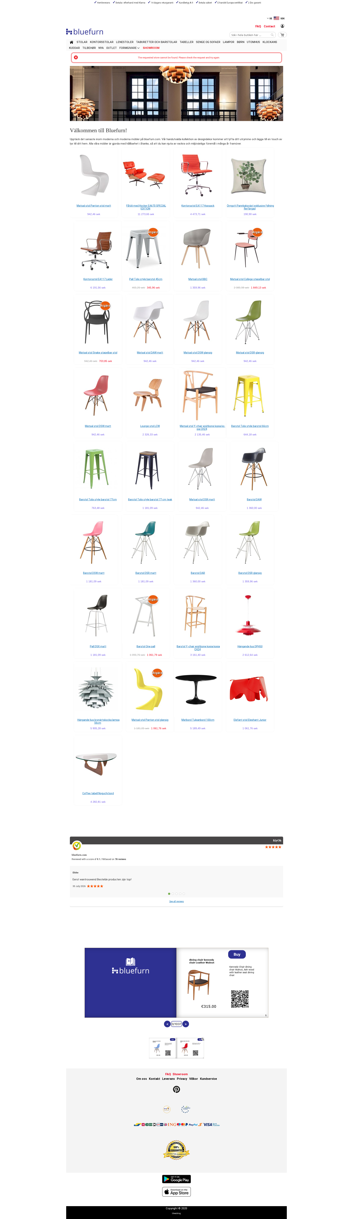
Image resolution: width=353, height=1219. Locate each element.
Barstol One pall (146, 646)
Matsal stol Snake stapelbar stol (98, 352)
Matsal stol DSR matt (202, 499)
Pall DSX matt (98, 646)
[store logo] (84, 32)
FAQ (258, 26)
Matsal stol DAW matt (150, 352)
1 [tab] (169, 894)
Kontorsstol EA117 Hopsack (197, 205)
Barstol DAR (198, 572)
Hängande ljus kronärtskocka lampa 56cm (98, 721)
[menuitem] (82, 42)
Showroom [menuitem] (151, 48)
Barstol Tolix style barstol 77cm (98, 499)
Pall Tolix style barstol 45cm (145, 279)
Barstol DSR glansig (250, 572)
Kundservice (208, 1079)
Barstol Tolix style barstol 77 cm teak (150, 499)
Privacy (182, 1079)
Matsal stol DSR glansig (250, 352)
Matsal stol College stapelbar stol (250, 279)
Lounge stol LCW (150, 426)
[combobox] (253, 35)
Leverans (168, 1079)
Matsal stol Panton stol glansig (150, 719)
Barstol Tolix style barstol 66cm (250, 426)
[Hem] (71, 43)
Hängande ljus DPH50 (250, 646)
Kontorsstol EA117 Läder (98, 279)
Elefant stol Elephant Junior (250, 719)
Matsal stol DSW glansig (198, 352)
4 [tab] (180, 894)
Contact (269, 26)
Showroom (180, 1074)
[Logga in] (282, 26)
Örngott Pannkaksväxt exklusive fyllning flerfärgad (250, 207)
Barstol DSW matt (93, 572)
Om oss (141, 1079)
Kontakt (154, 1079)
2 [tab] (173, 894)
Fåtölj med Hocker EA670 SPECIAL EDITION (146, 207)
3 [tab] (176, 894)
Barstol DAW (254, 499)
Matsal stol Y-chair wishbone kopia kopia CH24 (202, 427)
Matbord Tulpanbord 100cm (197, 719)
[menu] (176, 45)
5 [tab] (184, 894)
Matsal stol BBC (197, 279)
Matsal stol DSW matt (98, 426)
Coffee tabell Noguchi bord (98, 793)
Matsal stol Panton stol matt (94, 205)
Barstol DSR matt (146, 572)
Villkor (193, 1079)
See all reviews (176, 901)
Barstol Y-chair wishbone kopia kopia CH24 (198, 648)
